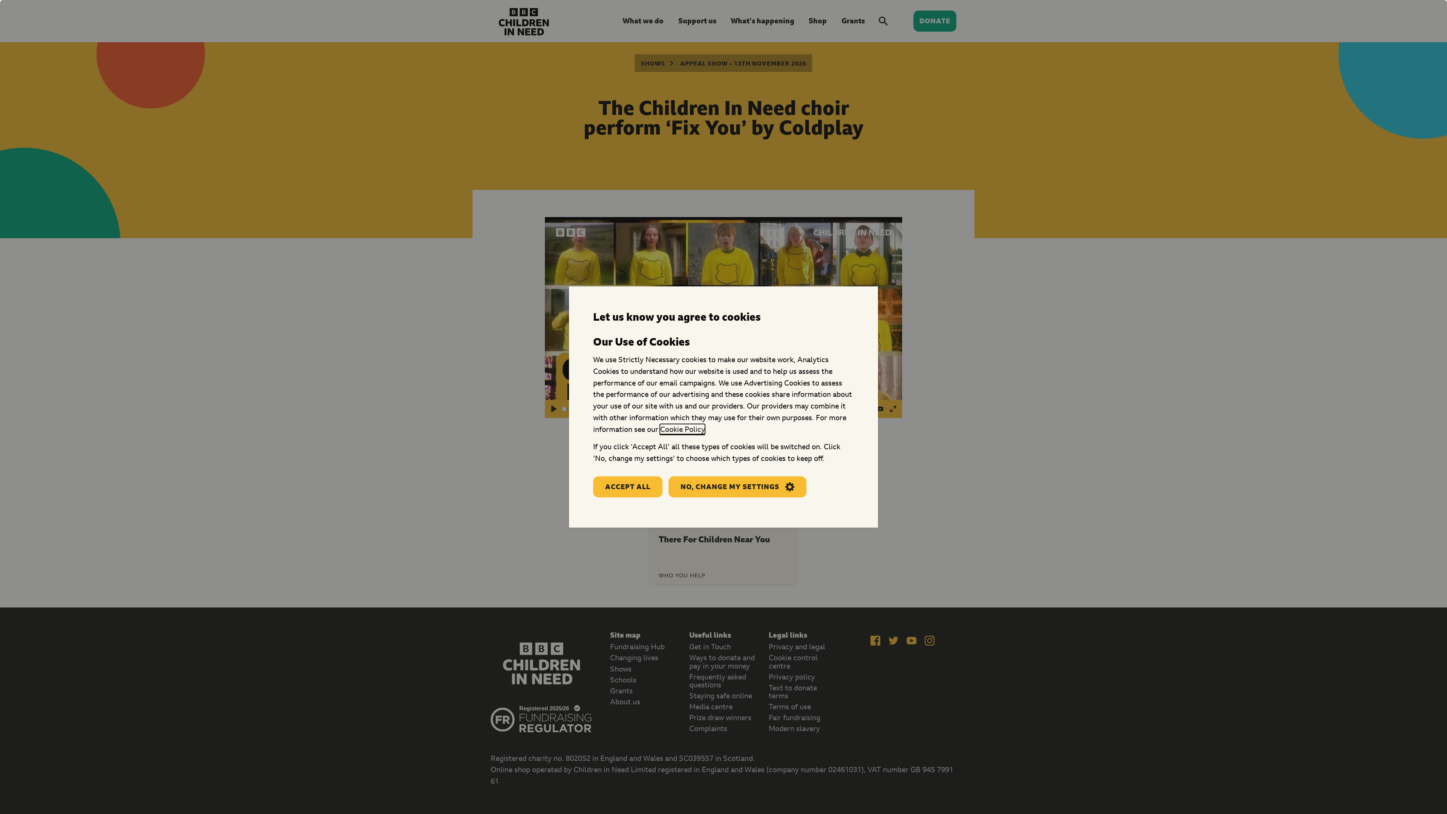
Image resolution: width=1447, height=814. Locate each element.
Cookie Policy (682, 429)
